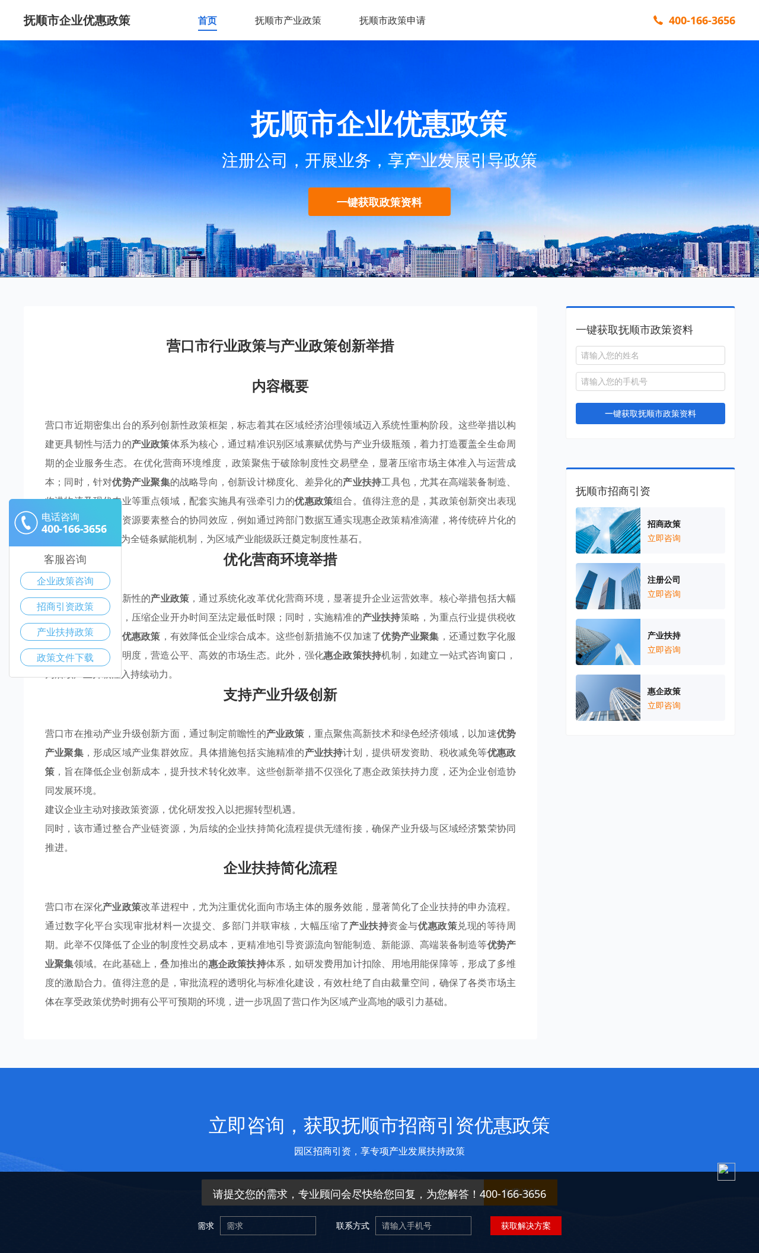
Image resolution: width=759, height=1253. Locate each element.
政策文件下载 (65, 657)
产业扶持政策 (65, 631)
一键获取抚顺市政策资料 (650, 413)
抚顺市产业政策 (288, 20)
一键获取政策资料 (379, 202)
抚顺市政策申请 (392, 20)
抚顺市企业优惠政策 (77, 20)
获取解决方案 (526, 1225)
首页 (207, 20)
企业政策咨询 (65, 580)
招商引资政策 (65, 606)
